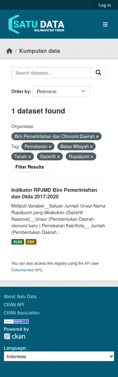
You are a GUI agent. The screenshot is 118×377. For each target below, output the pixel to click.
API (87, 263)
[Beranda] (9, 50)
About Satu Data (20, 296)
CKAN (14, 336)
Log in (104, 5)
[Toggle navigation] (105, 24)
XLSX (18, 241)
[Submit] (98, 72)
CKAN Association (22, 312)
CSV (30, 241)
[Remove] (97, 136)
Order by (20, 91)
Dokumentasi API (26, 269)
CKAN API (14, 304)
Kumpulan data (39, 50)
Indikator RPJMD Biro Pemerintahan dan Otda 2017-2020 (54, 193)
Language (14, 348)
